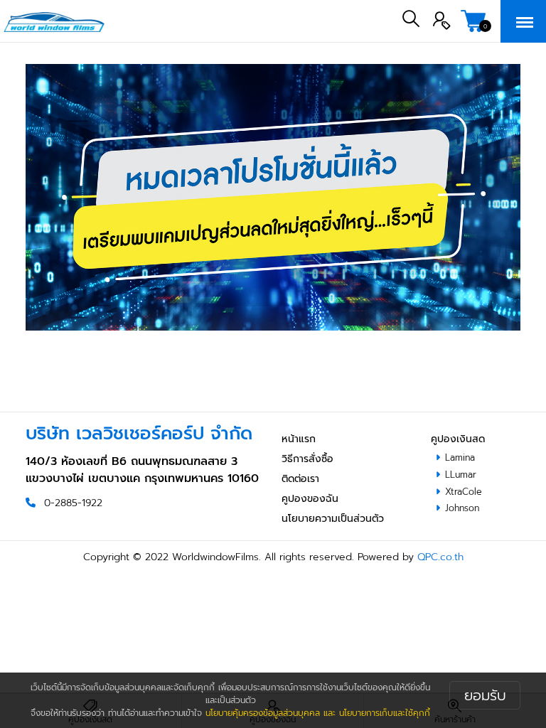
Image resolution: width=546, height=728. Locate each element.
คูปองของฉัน (310, 498)
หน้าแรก (299, 439)
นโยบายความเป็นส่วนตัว (333, 518)
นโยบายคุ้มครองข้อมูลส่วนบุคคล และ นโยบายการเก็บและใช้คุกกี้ (317, 713)
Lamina (460, 457)
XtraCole (463, 491)
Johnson (462, 508)
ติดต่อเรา (300, 478)
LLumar (460, 474)
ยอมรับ (485, 695)
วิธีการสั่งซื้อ (307, 458)
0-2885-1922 (73, 503)
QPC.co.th (440, 557)
